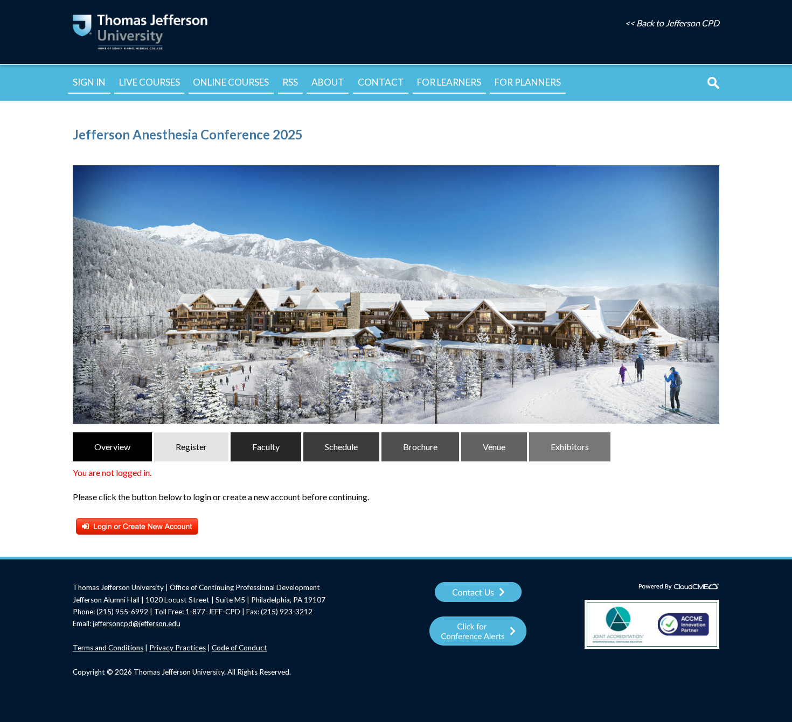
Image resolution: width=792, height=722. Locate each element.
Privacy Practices (177, 647)
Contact (381, 82)
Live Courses (149, 82)
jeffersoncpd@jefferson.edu (136, 623)
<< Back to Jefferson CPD (672, 23)
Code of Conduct (239, 647)
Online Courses (231, 82)
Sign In (89, 82)
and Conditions (119, 647)
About (327, 82)
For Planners (528, 82)
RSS (290, 82)
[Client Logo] (140, 49)
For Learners (449, 82)
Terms (84, 647)
